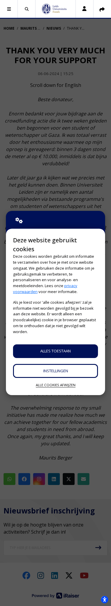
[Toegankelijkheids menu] (104, 599)
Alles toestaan (55, 351)
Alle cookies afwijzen (55, 385)
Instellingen (55, 370)
